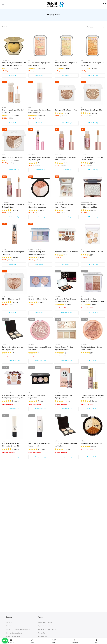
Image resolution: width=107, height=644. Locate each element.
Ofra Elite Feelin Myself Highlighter (36, 397)
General (30, 297)
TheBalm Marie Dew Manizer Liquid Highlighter (65, 541)
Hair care (8, 626)
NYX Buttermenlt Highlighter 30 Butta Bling (92, 64)
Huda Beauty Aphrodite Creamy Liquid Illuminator (92, 493)
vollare (4, 345)
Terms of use (42, 633)
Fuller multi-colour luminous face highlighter (13, 349)
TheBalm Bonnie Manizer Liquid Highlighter (13, 589)
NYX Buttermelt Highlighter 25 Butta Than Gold (66, 64)
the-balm (31, 537)
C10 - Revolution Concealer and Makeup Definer (92, 159)
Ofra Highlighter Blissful (11, 299)
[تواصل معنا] (5, 640)
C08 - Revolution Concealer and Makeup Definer (13, 206)
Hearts (4, 108)
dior (82, 297)
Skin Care (9, 622)
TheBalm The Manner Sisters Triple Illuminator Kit (39, 541)
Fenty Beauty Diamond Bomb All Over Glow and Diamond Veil (14, 64)
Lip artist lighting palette (37, 299)
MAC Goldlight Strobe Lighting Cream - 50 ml (39, 445)
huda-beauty (85, 489)
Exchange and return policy (47, 629)
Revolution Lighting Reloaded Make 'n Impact (91, 349)
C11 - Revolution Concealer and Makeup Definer (66, 159)
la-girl (4, 249)
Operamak (5, 537)
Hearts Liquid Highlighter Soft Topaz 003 (13, 111)
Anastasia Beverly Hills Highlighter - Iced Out (89, 206)
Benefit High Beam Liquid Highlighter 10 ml (64, 397)
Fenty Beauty (6, 60)
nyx (29, 60)
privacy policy (42, 637)
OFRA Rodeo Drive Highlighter (92, 110)
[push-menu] (3, 4)
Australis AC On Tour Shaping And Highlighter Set (65, 300)
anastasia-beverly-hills (87, 202)
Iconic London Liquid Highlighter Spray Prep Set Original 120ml (66, 589)
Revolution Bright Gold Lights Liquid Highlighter (39, 159)
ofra (56, 108)
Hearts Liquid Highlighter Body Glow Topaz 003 (39, 111)
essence (31, 345)
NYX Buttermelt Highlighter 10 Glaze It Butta (39, 64)
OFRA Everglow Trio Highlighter (13, 157)
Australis (57, 297)
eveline (83, 393)
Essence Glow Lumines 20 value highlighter (39, 349)
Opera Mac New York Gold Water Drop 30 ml (14, 541)
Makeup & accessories (13, 637)
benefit (57, 393)
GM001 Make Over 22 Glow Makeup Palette (64, 206)
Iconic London (32, 585)
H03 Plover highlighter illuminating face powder (37, 206)
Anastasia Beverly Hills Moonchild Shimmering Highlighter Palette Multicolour (40, 253)
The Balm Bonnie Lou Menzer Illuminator (91, 541)
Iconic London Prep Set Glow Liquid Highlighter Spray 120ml (39, 589)
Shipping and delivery (45, 622)
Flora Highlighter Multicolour (92, 444)
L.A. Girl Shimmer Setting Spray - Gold (40, 493)
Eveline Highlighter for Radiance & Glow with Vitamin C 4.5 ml (92, 397)
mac (3, 441)
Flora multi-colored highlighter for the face (66, 445)
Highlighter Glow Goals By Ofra (66, 110)
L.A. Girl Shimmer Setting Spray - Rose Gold (13, 253)
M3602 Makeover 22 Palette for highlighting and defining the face (13, 397)
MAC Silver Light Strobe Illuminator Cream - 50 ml (11, 445)
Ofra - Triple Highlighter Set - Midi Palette (65, 493)
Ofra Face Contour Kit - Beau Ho (66, 252)
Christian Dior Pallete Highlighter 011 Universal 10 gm (92, 300)
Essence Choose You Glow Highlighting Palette (64, 349)
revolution (31, 155)
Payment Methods (44, 626)
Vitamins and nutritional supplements (18, 629)
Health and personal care (14, 633)
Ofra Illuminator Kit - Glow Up (92, 252)
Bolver (30, 202)
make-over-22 (59, 202)
